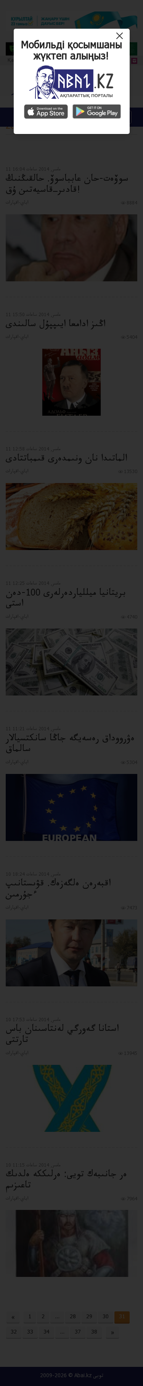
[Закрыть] (121, 39)
